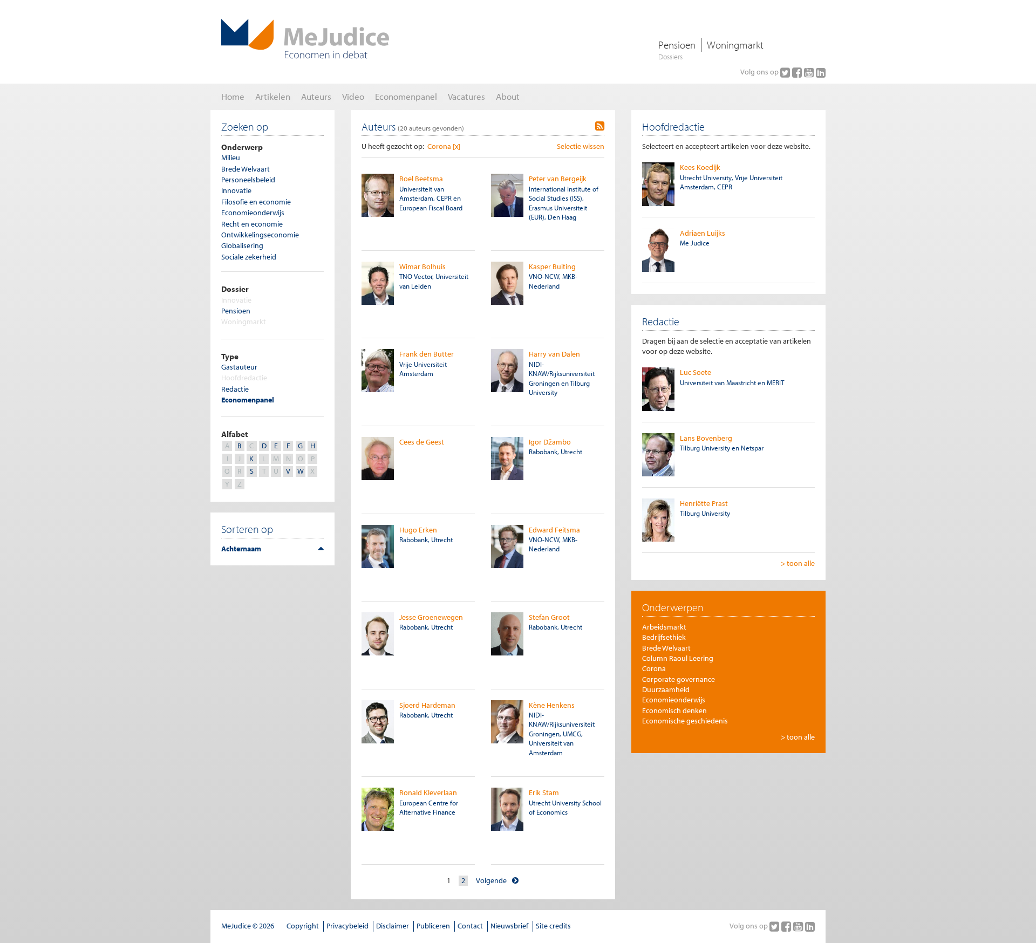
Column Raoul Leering (677, 658)
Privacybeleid (347, 926)
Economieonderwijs (252, 212)
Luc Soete (695, 372)
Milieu (230, 157)
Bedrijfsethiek (664, 637)
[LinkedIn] (821, 72)
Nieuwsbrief (509, 926)
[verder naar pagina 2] (515, 881)
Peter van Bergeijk (558, 178)
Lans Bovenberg (706, 438)
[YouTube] (810, 72)
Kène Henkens (552, 705)
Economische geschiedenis (685, 721)
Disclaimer (392, 926)
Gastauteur (239, 367)
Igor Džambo (550, 442)
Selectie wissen (580, 146)
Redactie (235, 389)
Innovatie (236, 190)
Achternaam (241, 549)
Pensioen (677, 44)
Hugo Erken (418, 530)
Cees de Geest (421, 442)
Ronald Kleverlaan (428, 792)
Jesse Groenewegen (431, 617)
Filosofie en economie (256, 202)
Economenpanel (247, 400)
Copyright (303, 926)
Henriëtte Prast (704, 503)
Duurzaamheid (666, 689)
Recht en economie (252, 224)
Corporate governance (678, 679)
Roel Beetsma (421, 178)
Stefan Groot (549, 617)
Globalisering (242, 245)
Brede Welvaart (245, 169)
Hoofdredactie (244, 377)
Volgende (491, 880)
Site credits (553, 926)
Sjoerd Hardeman (427, 705)
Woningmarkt (735, 44)
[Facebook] (798, 72)
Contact (470, 926)
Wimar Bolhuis (422, 266)
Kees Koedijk (700, 167)
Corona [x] (443, 146)
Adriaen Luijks (702, 233)
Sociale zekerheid (248, 257)
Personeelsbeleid (248, 179)
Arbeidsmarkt (664, 627)
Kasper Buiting (552, 266)
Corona (654, 668)
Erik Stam (544, 792)
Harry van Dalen (554, 354)
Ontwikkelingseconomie (260, 235)
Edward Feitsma (554, 530)
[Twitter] (786, 72)
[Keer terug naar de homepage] (305, 39)
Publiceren (433, 926)
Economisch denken (674, 710)
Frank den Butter (426, 354)
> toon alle (798, 563)
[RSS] (599, 126)
